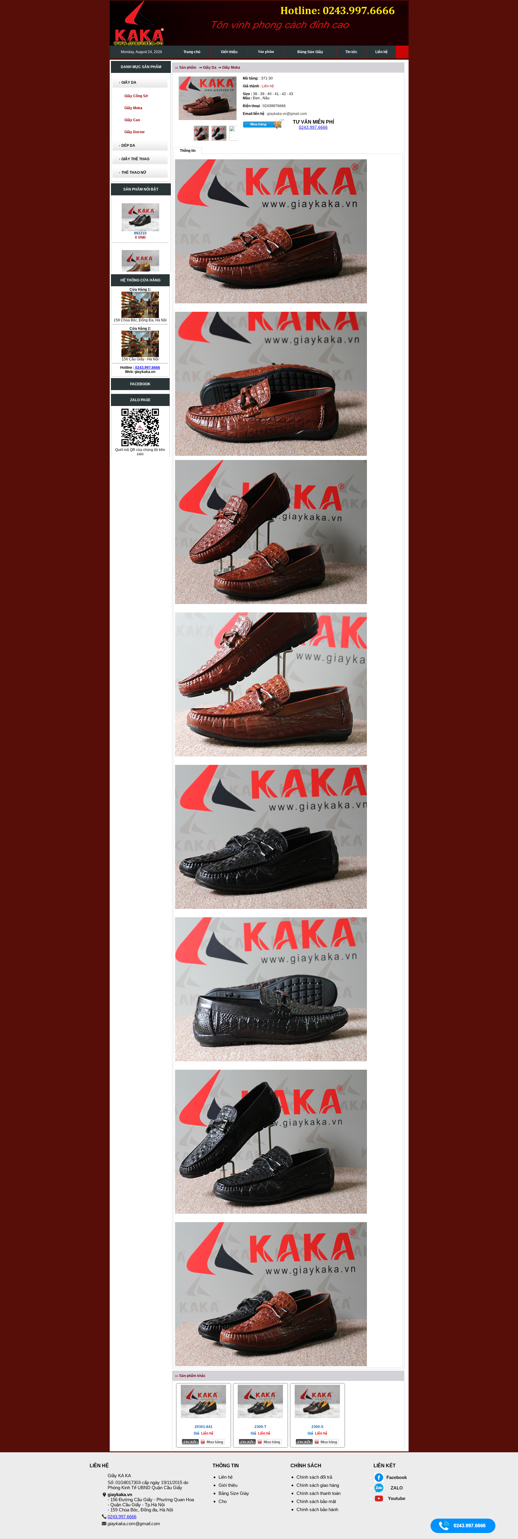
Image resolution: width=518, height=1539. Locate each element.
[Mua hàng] (263, 124)
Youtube (396, 1498)
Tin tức (351, 52)
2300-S (317, 1427)
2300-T (260, 1427)
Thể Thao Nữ (133, 172)
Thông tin (187, 151)
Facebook (396, 1477)
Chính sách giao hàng (317, 1485)
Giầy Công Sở (136, 96)
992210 (140, 206)
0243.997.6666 (147, 367)
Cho (223, 1501)
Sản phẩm (266, 52)
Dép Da (128, 145)
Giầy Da (128, 82)
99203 (140, 253)
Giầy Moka (133, 108)
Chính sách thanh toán (318, 1493)
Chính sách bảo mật (316, 1501)
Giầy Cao (132, 120)
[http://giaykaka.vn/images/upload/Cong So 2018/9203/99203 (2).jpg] (140, 237)
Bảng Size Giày (310, 52)
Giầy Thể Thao (135, 159)
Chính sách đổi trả (314, 1477)
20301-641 (204, 1427)
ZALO (397, 1487)
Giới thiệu (229, 52)
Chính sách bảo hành (317, 1509)
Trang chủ (191, 52)
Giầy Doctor (134, 132)
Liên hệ (381, 52)
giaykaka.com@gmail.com (134, 1523)
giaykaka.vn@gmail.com (287, 114)
